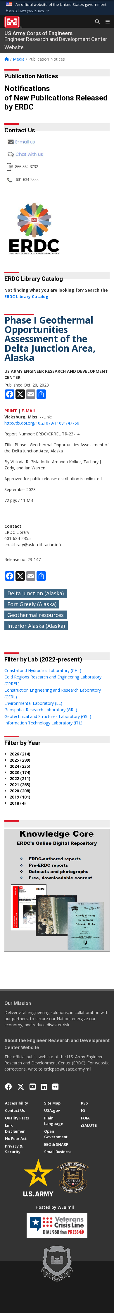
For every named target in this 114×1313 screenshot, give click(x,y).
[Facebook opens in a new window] (8, 1086)
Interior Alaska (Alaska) (36, 625)
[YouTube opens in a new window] (33, 1086)
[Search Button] (95, 22)
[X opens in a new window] (20, 1086)
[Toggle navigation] (105, 22)
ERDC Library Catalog (26, 296)
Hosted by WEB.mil (55, 1207)
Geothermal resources (35, 614)
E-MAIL (29, 410)
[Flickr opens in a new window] (55, 1086)
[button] (28, 10)
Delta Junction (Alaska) (35, 593)
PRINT (10, 410)
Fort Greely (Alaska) (31, 604)
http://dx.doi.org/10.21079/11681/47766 (41, 423)
